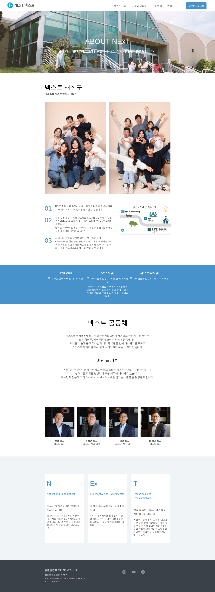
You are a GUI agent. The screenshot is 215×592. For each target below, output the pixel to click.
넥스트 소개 (120, 6)
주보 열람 (157, 6)
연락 (169, 6)
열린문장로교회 (196, 6)
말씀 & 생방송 (139, 6)
